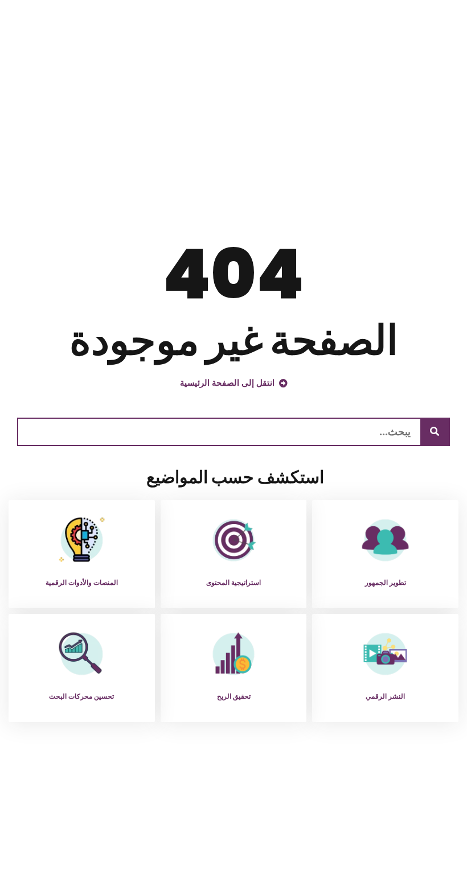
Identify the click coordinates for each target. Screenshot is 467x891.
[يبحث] (434, 432)
